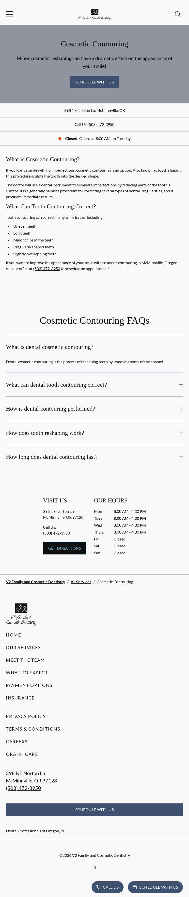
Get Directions (64, 548)
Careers (17, 741)
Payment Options (29, 685)
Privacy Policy (26, 716)
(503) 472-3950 (101, 124)
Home (13, 635)
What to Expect (27, 672)
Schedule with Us (94, 82)
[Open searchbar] (178, 14)
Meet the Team (25, 660)
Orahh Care (22, 754)
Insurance (20, 697)
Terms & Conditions (33, 729)
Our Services (23, 647)
